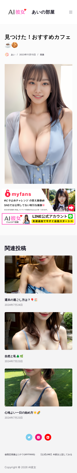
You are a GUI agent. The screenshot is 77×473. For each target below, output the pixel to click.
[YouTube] (48, 437)
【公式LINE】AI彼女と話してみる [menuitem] (56, 454)
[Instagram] (38, 437)
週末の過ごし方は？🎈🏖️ (21, 299)
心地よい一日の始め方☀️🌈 (22, 412)
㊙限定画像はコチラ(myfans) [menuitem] (20, 454)
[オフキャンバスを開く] (70, 12)
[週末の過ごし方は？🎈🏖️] (38, 274)
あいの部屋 (43, 12)
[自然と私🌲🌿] (38, 331)
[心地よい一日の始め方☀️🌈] (38, 387)
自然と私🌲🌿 (14, 356)
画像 (42, 54)
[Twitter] (29, 437)
